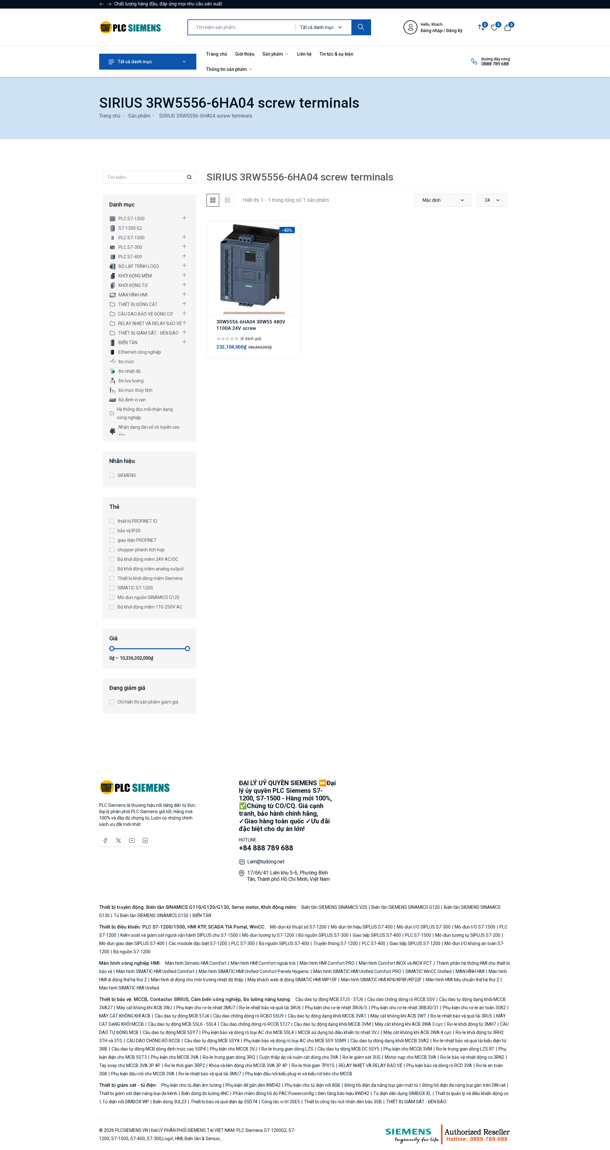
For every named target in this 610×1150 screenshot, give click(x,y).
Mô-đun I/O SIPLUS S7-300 (423, 926)
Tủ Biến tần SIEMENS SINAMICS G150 (151, 915)
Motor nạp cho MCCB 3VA (410, 1057)
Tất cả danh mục (134, 61)
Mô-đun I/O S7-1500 (475, 926)
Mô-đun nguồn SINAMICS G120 (149, 597)
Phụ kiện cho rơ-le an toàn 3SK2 (474, 1007)
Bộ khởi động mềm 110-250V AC (150, 606)
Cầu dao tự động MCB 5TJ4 (182, 1015)
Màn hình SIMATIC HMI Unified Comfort (155, 971)
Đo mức (126, 361)
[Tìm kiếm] (360, 27)
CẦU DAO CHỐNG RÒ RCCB (153, 1040)
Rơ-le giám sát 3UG (362, 1057)
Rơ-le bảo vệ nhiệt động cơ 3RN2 (472, 1057)
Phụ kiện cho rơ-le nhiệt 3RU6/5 (336, 1007)
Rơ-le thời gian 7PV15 (313, 1065)
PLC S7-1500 (132, 237)
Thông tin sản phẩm (227, 69)
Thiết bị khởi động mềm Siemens (150, 578)
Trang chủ (216, 54)
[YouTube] (132, 840)
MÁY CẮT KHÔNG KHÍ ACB (125, 1015)
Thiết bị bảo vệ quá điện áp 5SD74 (224, 1101)
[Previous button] (109, 4)
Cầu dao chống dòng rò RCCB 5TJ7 (255, 1024)
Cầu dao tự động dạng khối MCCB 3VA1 (327, 1015)
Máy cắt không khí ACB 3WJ (144, 1007)
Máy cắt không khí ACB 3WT (398, 1015)
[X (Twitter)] (118, 840)
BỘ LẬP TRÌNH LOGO (139, 266)
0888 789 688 (495, 63)
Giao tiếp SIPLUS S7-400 (377, 935)
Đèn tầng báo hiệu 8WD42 (343, 1093)
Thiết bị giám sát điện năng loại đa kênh (138, 1093)
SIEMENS (127, 475)
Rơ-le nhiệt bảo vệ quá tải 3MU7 (210, 1073)
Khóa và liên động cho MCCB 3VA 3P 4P (248, 1065)
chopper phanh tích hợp (141, 549)
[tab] (213, 200)
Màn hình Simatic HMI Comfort (196, 963)
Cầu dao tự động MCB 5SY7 (170, 1032)
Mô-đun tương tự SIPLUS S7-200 (467, 935)
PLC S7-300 (130, 247)
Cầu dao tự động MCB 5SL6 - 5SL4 (182, 1024)
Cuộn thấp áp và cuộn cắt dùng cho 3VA (298, 1057)
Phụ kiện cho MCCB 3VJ (233, 1048)
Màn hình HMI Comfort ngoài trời (263, 963)
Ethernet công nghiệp (140, 352)
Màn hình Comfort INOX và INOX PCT (395, 963)
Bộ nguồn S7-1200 (131, 951)
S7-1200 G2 (130, 228)
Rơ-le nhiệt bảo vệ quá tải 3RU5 (461, 1015)
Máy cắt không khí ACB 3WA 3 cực (409, 1024)
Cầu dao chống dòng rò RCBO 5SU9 (248, 1015)
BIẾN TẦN (128, 342)
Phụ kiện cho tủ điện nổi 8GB (312, 1085)
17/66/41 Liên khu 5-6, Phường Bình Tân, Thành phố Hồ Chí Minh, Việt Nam (288, 876)
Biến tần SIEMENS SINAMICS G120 (405, 907)
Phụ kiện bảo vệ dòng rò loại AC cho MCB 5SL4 (248, 1032)
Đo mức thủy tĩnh (135, 390)
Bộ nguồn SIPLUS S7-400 (284, 943)
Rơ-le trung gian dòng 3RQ (229, 1057)
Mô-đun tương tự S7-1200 (268, 935)
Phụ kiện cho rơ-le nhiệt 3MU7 (205, 1007)
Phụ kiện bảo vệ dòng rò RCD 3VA (439, 1065)
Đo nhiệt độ (130, 371)
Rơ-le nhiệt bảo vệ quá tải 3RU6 (270, 1007)
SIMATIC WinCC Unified (428, 971)
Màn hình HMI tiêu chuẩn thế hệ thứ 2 (462, 979)
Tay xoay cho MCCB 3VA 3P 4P (130, 1065)
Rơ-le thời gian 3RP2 (185, 1065)
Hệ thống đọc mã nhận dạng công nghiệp (145, 413)
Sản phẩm (273, 54)
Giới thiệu (244, 54)
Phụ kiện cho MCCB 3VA (175, 1057)
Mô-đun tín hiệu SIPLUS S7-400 (362, 926)
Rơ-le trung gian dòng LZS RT (465, 1048)
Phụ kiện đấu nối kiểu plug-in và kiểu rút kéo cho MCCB (298, 1073)
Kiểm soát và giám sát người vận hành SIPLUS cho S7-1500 (179, 935)
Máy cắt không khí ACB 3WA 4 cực (417, 1032)
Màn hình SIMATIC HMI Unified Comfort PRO (357, 971)
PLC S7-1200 (132, 218)
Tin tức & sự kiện (336, 54)
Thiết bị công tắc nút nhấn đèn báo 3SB (343, 1101)
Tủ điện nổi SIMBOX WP (125, 1101)
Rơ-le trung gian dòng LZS (287, 1048)
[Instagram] (145, 840)
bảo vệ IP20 (129, 530)
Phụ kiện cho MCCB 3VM (408, 1048)
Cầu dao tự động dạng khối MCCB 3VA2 (389, 1040)
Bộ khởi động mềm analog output (151, 568)
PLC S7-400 (130, 256)
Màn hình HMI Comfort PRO (327, 963)
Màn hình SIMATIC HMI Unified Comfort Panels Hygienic (254, 971)
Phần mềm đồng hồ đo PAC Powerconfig (273, 1093)
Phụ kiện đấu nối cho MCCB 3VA (142, 1073)
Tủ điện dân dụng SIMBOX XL (402, 1093)
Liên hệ (304, 54)
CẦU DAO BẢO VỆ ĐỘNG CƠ (145, 313)
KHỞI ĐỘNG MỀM (135, 275)
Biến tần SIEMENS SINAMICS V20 (335, 907)
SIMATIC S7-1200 (135, 587)
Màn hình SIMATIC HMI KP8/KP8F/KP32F (381, 979)
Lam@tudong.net (265, 862)
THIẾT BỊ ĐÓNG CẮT (138, 304)
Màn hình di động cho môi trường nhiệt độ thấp (197, 979)
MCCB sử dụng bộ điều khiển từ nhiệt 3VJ (338, 1032)
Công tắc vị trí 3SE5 (281, 1101)
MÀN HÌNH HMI (133, 294)
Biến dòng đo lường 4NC (205, 1093)
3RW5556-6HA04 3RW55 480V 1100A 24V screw (250, 325)
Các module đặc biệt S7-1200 (198, 943)
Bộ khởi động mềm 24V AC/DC (148, 559)
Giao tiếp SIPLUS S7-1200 (415, 943)
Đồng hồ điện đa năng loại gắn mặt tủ (381, 1085)
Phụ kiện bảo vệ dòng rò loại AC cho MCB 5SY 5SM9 (295, 1040)
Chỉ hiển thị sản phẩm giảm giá (148, 701)
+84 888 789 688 (266, 848)
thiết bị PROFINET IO (137, 521)
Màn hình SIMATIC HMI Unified (129, 987)
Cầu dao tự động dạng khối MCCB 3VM (332, 1024)
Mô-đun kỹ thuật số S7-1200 (299, 926)
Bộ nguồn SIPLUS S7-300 (323, 935)
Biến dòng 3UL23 (169, 1101)
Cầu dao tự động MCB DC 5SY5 (348, 1048)
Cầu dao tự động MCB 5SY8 (212, 1040)
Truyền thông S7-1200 (335, 943)
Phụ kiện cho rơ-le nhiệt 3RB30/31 (405, 1007)
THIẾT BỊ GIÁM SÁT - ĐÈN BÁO (148, 333)
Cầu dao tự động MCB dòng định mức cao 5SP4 (159, 1048)
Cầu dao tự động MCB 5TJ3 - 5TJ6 (329, 999)
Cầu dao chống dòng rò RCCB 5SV (401, 999)
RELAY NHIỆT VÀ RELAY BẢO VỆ (150, 323)
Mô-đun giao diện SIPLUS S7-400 (132, 943)
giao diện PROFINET (137, 540)
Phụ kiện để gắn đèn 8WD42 (253, 1085)
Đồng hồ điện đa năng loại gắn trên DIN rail (463, 1085)
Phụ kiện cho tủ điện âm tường (191, 1085)
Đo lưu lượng (131, 380)
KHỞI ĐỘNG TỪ (133, 285)
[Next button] (101, 4)
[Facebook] (105, 840)
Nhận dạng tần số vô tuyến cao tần (149, 431)
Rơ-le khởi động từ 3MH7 (471, 1024)
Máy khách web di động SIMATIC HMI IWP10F (292, 979)
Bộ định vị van (132, 399)
